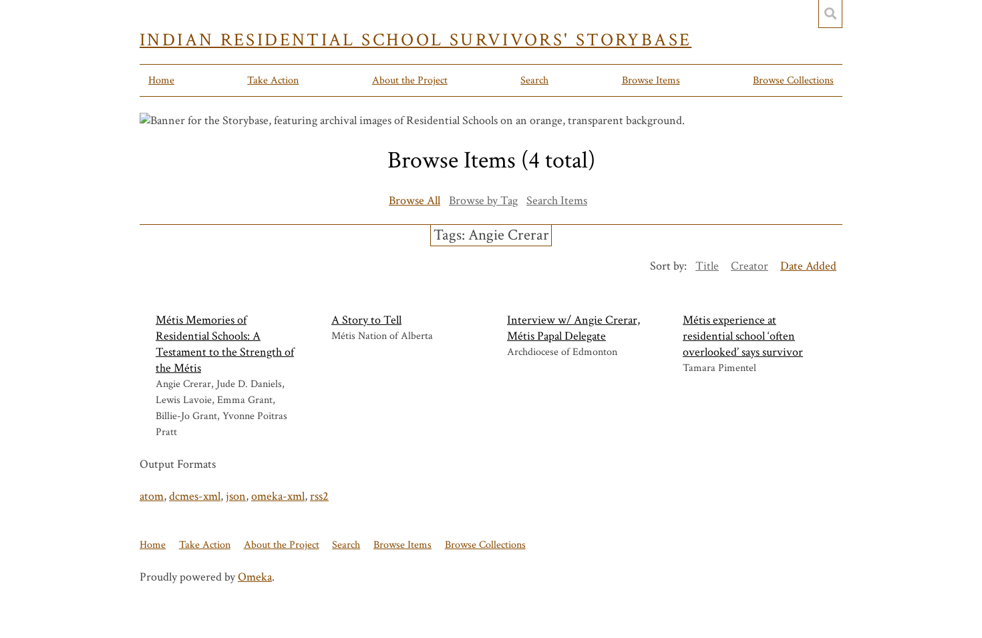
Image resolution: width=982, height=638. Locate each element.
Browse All (414, 200)
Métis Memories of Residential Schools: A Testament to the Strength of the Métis (225, 344)
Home (161, 80)
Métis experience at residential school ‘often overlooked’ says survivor (743, 336)
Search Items (556, 200)
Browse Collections (793, 80)
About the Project (410, 80)
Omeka (255, 577)
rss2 (319, 496)
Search (534, 80)
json (236, 496)
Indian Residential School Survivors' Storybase (415, 40)
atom (152, 496)
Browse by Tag (483, 200)
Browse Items (651, 80)
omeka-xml (278, 496)
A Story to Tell (366, 320)
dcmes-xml (194, 496)
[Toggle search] (830, 14)
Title (707, 266)
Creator (749, 266)
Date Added (808, 266)
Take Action (273, 80)
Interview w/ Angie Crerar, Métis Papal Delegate (573, 328)
